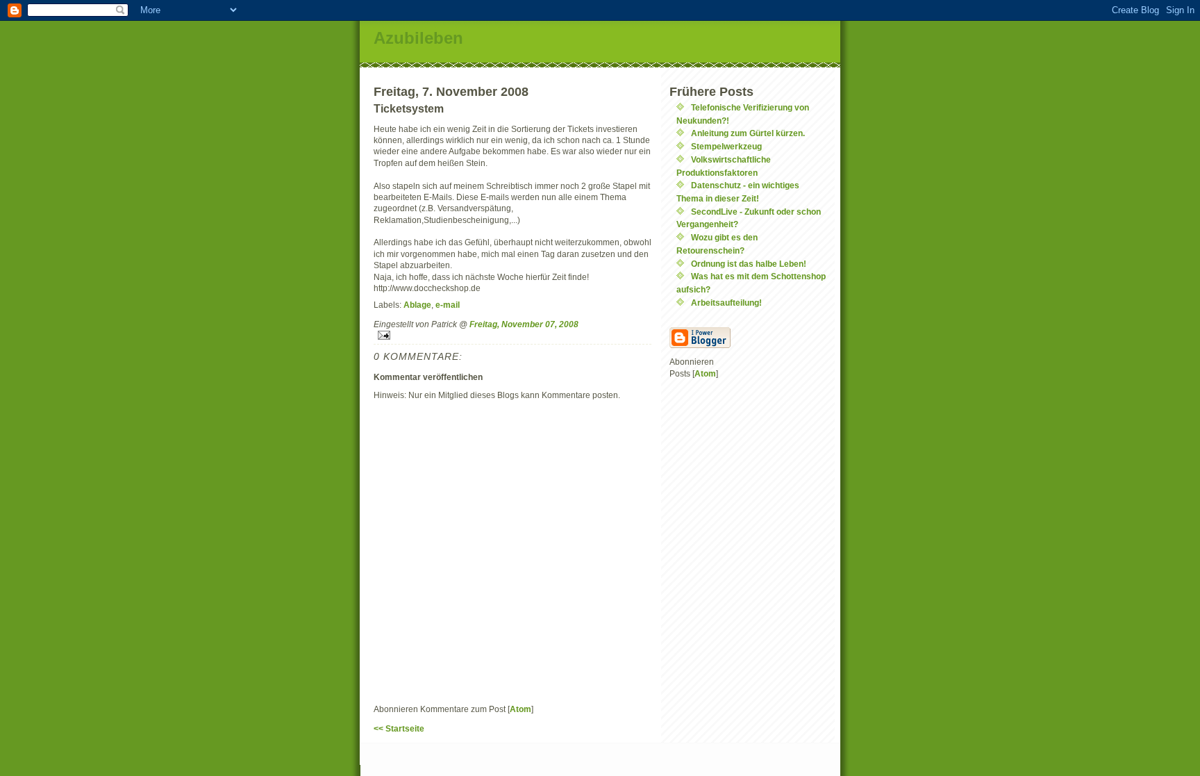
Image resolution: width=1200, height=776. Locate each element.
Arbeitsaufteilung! (726, 302)
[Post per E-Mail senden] (512, 335)
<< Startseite (399, 728)
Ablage (417, 304)
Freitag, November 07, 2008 (523, 324)
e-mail (447, 304)
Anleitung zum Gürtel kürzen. (748, 133)
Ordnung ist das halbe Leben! (748, 263)
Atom (520, 708)
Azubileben (418, 37)
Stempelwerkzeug (726, 146)
